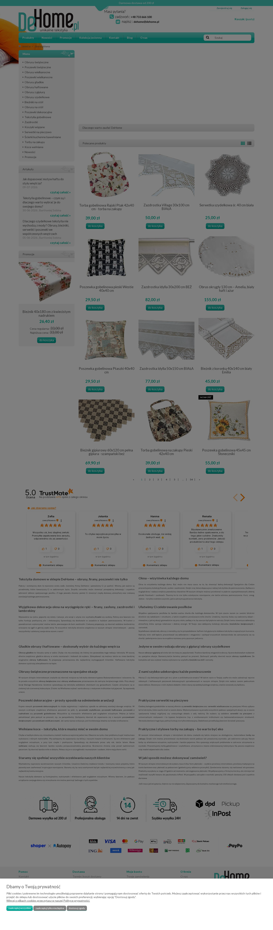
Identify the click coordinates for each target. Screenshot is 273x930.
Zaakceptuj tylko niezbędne (50, 908)
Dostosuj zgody (77, 908)
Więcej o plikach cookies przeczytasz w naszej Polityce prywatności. (48, 900)
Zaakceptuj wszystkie (19, 908)
